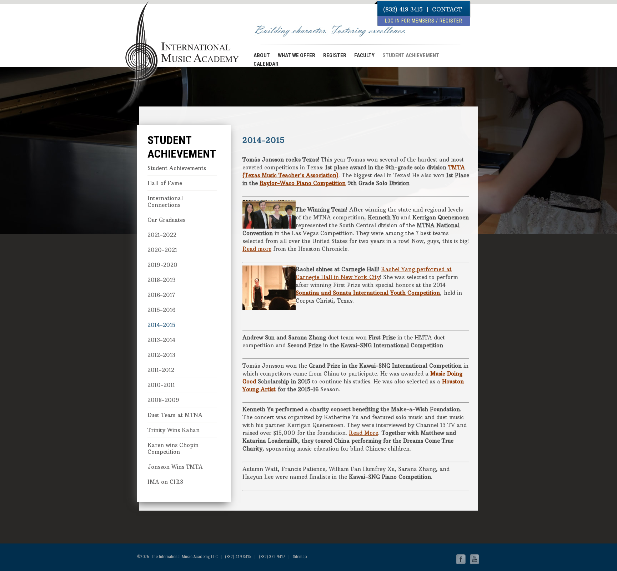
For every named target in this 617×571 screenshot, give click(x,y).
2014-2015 (161, 325)
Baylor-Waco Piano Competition (303, 183)
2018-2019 (161, 280)
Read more (256, 248)
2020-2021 (162, 250)
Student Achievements (176, 168)
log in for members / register (423, 21)
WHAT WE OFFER (296, 55)
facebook (461, 559)
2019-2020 (162, 265)
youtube (475, 559)
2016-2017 (161, 295)
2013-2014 (161, 340)
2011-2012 (160, 370)
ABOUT (262, 55)
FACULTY (364, 55)
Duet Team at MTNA (174, 415)
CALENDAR (266, 64)
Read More (363, 433)
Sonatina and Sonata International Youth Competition (368, 292)
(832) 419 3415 (403, 9)
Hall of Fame (164, 183)
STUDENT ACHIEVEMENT (410, 55)
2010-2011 (161, 385)
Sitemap (300, 556)
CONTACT (447, 9)
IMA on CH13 (165, 481)
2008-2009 (163, 400)
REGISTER (334, 55)
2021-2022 (161, 235)
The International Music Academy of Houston (177, 33)
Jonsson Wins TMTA (175, 466)
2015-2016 (161, 310)
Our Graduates (166, 220)
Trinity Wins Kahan (173, 430)
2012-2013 (161, 355)
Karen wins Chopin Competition (173, 448)
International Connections (165, 201)
